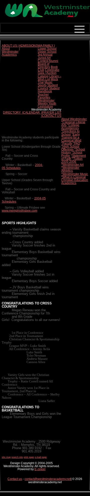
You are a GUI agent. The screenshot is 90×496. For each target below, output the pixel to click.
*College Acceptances (70, 126)
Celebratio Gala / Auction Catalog (48, 73)
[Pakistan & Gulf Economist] (45, 16)
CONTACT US (51, 116)
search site (17, 457)
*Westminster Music (74, 174)
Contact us (15, 479)
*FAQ (76, 143)
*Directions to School (70, 132)
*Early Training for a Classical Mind (71, 137)
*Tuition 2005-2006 (71, 160)
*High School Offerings (70, 148)
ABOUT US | (10, 45)
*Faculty (66, 143)
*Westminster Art (72, 165)
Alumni (53, 61)
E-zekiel (40, 469)
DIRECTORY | (13, 112)
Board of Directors (44, 65)
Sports (42, 85)
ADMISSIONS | (28, 47)
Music (48, 82)
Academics (9, 54)
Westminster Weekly (46, 102)
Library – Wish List (49, 77)
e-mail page (41, 457)
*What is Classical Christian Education (74, 178)
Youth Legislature (47, 105)
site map (6, 457)
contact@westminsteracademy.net (47, 479)
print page (29, 457)
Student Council (48, 87)
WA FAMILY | (46, 45)
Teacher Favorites (44, 96)
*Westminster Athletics (70, 169)
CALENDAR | (32, 112)
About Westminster (10, 50)
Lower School (47, 48)
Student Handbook (49, 90)
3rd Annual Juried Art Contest (45, 57)
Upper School (47, 51)
